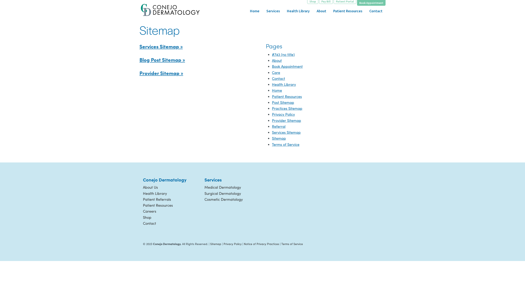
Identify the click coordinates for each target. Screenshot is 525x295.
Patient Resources (287, 96)
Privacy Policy (283, 114)
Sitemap (279, 138)
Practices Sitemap (287, 108)
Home (277, 90)
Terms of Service (285, 144)
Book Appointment (287, 66)
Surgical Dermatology (222, 193)
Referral (278, 126)
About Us (150, 187)
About (277, 60)
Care (276, 72)
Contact (278, 78)
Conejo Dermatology (170, 9)
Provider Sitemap (286, 120)
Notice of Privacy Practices (261, 244)
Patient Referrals (157, 199)
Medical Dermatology (222, 187)
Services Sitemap (286, 132)
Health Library (284, 84)
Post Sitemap (283, 102)
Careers (149, 211)
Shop (147, 217)
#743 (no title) (283, 54)
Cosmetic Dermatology (223, 199)
